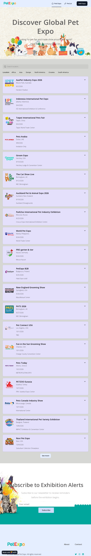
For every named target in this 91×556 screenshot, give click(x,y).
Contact (78, 544)
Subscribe (46, 510)
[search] (47, 66)
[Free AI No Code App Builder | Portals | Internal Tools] (9, 552)
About (66, 544)
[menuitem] (56, 3)
